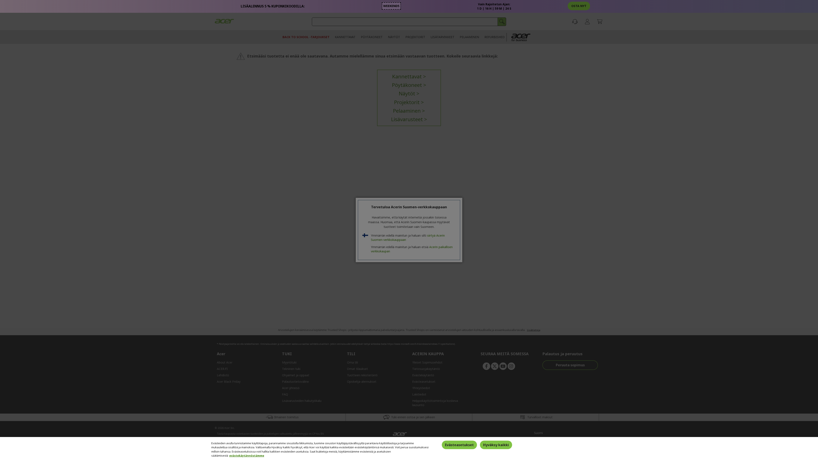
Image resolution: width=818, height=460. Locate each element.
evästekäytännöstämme (246, 455)
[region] (409, 448)
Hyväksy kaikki (496, 445)
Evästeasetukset (459, 445)
